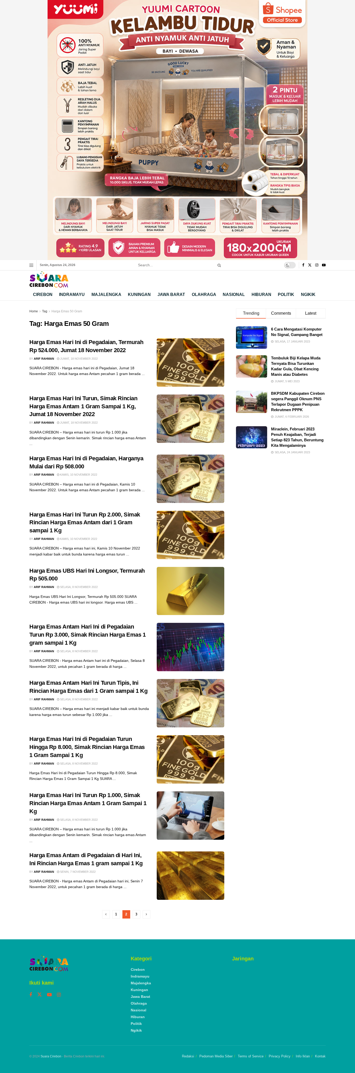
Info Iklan (303, 1056)
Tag (44, 311)
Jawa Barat (171, 294)
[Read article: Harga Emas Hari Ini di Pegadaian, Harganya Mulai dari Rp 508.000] (190, 479)
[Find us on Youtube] (324, 265)
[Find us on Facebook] (303, 265)
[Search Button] (218, 265)
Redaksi (188, 1056)
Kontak (320, 1056)
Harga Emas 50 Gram (66, 311)
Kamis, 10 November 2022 (78, 474)
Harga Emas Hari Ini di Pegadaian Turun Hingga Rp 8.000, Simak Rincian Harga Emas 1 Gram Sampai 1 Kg (87, 747)
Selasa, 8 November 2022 (78, 587)
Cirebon (42, 294)
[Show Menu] (31, 265)
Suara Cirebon (51, 1056)
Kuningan (139, 294)
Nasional (234, 294)
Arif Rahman (44, 358)
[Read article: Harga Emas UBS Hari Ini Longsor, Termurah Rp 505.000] (190, 591)
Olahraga (204, 294)
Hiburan (261, 294)
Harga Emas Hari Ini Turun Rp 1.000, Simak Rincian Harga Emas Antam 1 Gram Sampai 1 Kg (87, 803)
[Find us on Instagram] (316, 265)
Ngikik (308, 294)
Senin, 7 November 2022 (77, 871)
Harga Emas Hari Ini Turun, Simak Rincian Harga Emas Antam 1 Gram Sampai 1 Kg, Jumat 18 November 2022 (83, 406)
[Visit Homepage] (48, 279)
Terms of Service (251, 1056)
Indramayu (72, 294)
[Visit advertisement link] (177, 130)
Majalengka (106, 294)
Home (33, 311)
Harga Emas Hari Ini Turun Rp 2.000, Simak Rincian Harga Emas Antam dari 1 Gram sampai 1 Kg (84, 522)
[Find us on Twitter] (310, 265)
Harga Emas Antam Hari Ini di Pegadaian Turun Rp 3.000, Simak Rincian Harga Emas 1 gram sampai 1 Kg (87, 634)
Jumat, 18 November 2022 (78, 358)
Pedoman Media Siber (216, 1056)
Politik (286, 294)
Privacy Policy (280, 1056)
